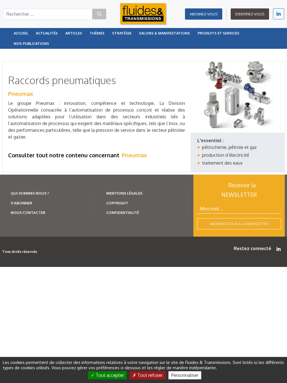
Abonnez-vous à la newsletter (239, 224)
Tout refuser (149, 375)
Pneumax (20, 93)
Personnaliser (184, 375)
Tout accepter (109, 375)
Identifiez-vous (249, 14)
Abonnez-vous (203, 14)
